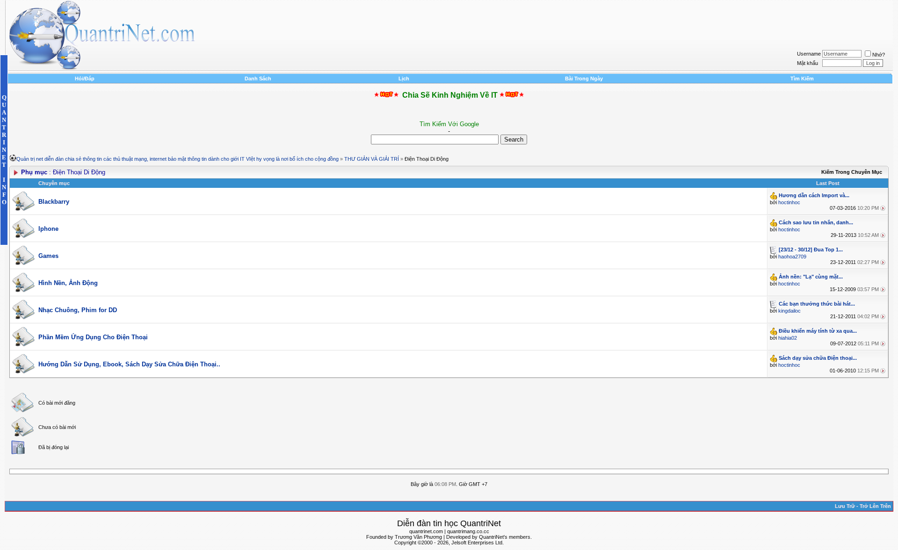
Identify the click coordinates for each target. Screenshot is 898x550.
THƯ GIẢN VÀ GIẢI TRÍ (371, 159)
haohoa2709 (792, 256)
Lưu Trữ (845, 506)
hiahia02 (787, 338)
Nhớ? (878, 54)
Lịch (403, 78)
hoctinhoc (789, 202)
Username (809, 54)
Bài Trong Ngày (584, 78)
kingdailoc (789, 311)
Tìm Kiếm (802, 78)
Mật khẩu (807, 63)
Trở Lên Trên (875, 506)
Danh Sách (258, 78)
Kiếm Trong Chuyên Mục (851, 172)
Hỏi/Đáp (84, 78)
